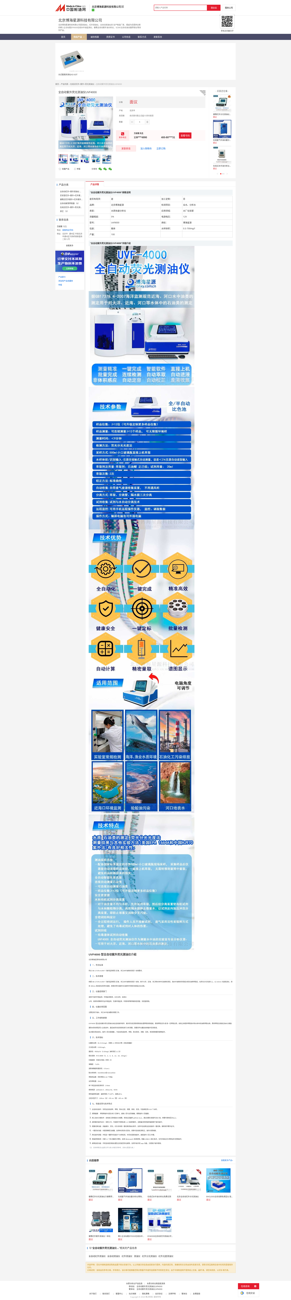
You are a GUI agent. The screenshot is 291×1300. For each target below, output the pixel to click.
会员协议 (158, 1293)
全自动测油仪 (113, 1256)
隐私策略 (145, 1293)
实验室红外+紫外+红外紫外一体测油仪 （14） (78, 195)
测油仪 (137, 1256)
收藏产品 (65, 169)
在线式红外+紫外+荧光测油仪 (82, 84)
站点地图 (132, 1293)
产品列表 (64, 84)
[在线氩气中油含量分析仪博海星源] (222, 129)
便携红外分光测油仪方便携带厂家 (226, 114)
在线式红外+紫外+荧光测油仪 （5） (74, 207)
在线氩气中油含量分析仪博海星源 (226, 140)
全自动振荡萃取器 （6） (70, 203)
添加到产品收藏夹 (65, 281)
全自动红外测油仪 (97, 1256)
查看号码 (185, 135)
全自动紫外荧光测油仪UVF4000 (149, 1286)
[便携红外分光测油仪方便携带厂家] (222, 103)
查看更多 (69, 245)
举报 (78, 169)
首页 (57, 84)
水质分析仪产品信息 (134, 1283)
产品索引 (62, 277)
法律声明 (172, 1293)
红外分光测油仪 (149, 1256)
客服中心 (119, 1293)
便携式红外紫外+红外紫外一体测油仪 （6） (77, 199)
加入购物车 (146, 148)
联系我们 (106, 1293)
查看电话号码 (67, 230)
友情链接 (196, 1293)
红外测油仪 (127, 1256)
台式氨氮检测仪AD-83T (67, 74)
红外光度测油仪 (166, 1256)
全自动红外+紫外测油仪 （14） (72, 191)
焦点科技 (149, 1297)
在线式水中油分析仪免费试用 (225, 166)
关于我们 (93, 1293)
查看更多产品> (227, 1160)
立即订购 (161, 148)
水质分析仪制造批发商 (156, 1283)
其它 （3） (64, 211)
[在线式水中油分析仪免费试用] (222, 155)
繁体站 (184, 1293)
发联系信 (125, 148)
